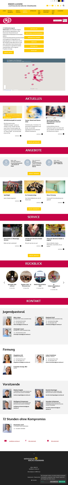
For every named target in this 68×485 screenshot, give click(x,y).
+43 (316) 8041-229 (20, 323)
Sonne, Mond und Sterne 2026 (33, 121)
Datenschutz (37, 477)
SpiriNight (7, 195)
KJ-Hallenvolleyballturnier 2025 (54, 286)
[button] (4, 282)
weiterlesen (17, 136)
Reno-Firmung (51, 195)
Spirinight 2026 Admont (12, 285)
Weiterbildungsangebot (34, 33)
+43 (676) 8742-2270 (20, 332)
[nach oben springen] (34, 454)
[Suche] (63, 5)
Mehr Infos (8, 52)
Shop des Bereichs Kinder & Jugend (55, 239)
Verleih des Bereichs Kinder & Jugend (33, 239)
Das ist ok (62, 481)
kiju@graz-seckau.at (34, 469)
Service (34, 42)
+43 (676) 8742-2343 (52, 359)
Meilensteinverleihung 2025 (40, 285)
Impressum (30, 477)
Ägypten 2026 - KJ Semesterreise (26, 285)
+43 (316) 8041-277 (19, 360)
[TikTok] (60, 6)
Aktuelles (34, 29)
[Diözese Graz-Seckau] (34, 459)
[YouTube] (52, 6)
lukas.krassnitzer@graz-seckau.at (54, 362)
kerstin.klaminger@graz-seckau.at (55, 395)
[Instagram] (58, 6)
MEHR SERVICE (34, 255)
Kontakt (34, 50)
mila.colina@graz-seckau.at (21, 324)
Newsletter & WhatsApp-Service (11, 239)
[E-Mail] (47, 6)
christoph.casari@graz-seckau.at (22, 334)
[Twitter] (55, 6)
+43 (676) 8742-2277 (20, 359)
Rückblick (34, 46)
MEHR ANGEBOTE (34, 209)
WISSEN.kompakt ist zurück (12, 120)
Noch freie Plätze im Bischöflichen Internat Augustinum (53, 121)
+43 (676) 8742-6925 (20, 321)
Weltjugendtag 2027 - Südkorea (58, 162)
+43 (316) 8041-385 (52, 323)
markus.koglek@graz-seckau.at (22, 395)
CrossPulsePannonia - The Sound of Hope (16, 164)
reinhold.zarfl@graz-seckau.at (53, 324)
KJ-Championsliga (30, 195)
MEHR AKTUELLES (34, 142)
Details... (43, 481)
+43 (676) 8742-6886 (52, 321)
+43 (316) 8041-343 (52, 360)
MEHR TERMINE (34, 173)
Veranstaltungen (34, 37)
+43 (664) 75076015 (20, 428)
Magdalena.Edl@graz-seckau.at (22, 362)
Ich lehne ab (54, 481)
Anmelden (34, 480)
